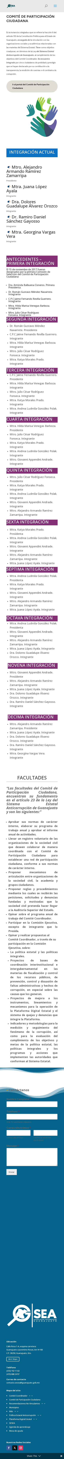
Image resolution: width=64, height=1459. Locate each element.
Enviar (11, 1172)
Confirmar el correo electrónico (42, 1138)
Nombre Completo (19, 1099)
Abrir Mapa (12, 1359)
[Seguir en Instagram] (20, 1447)
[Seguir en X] (14, 1447)
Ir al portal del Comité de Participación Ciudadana (30, 86)
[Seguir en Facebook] (8, 1447)
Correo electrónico (19, 1127)
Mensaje (13, 1145)
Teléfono (13, 1111)
